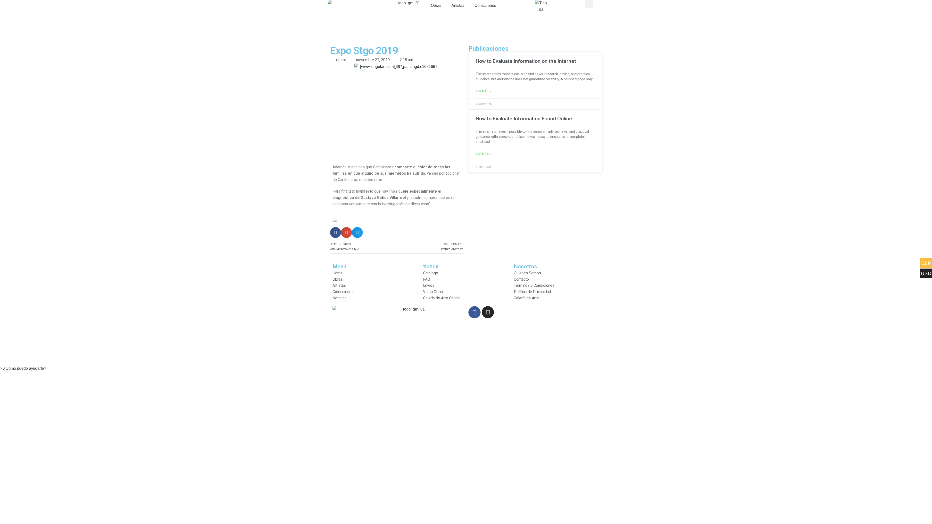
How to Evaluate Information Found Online (524, 119)
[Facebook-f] (474, 312)
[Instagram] (488, 312)
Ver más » (483, 91)
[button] (23, 368)
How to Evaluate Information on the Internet (526, 61)
